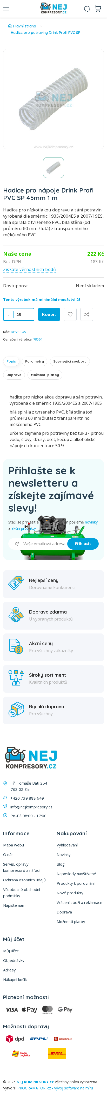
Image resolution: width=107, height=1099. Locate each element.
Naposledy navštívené (76, 873)
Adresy (9, 969)
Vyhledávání (67, 844)
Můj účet (11, 950)
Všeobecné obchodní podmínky (21, 892)
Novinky (64, 854)
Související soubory (69, 361)
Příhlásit (83, 543)
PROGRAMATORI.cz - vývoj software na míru (55, 1088)
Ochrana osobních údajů (24, 879)
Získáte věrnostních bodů (29, 269)
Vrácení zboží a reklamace (79, 902)
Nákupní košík (15, 979)
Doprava (14, 375)
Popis (11, 361)
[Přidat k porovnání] (86, 314)
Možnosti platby (45, 375)
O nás (8, 854)
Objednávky (13, 960)
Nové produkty (70, 892)
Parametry (34, 361)
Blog (61, 864)
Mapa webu (13, 844)
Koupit (49, 314)
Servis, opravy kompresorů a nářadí (21, 867)
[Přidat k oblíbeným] (70, 314)
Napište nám (14, 905)
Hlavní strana (24, 26)
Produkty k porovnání (76, 883)
